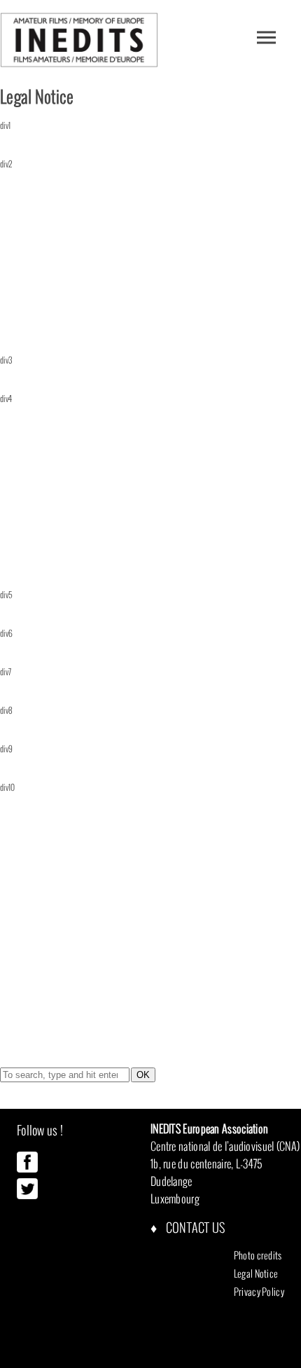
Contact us (194, 1227)
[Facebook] (27, 1169)
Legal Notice (256, 1273)
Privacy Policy (259, 1292)
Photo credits (258, 1255)
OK (143, 1075)
